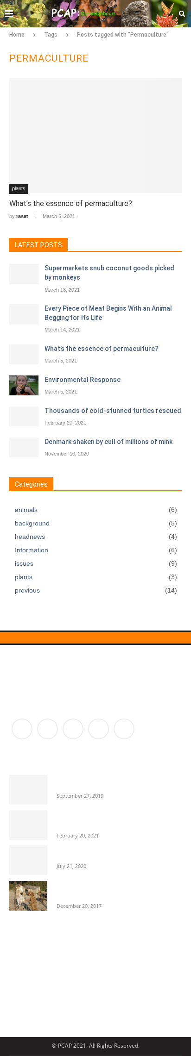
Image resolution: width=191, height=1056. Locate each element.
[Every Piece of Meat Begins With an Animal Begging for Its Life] (23, 314)
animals (96, 509)
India (57, 983)
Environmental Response (83, 379)
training (66, 1012)
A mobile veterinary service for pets (109, 853)
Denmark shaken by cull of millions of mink (108, 441)
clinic (63, 953)
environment (126, 968)
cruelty (98, 953)
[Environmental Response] (23, 385)
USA (99, 1012)
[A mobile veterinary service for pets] (28, 860)
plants (18, 188)
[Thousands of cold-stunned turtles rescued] (23, 416)
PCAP (115, 983)
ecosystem (32, 968)
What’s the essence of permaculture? (70, 203)
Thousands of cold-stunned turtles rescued (113, 410)
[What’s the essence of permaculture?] (95, 135)
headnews (96, 536)
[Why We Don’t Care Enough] (28, 790)
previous (96, 590)
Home (17, 34)
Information (96, 550)
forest (25, 983)
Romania (161, 997)
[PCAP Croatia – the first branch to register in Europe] (28, 896)
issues (96, 563)
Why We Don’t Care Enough (96, 782)
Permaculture (36, 997)
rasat (22, 216)
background (96, 523)
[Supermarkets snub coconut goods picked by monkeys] (23, 274)
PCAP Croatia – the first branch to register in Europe (107, 888)
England (77, 968)
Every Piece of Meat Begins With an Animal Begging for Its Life (108, 313)
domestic (138, 953)
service (27, 1012)
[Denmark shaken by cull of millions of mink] (23, 447)
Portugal (119, 997)
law (86, 983)
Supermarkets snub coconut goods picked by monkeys (109, 272)
